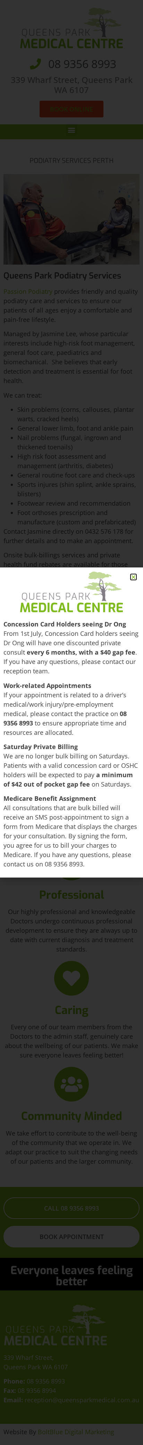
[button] (133, 577)
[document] (71, 722)
